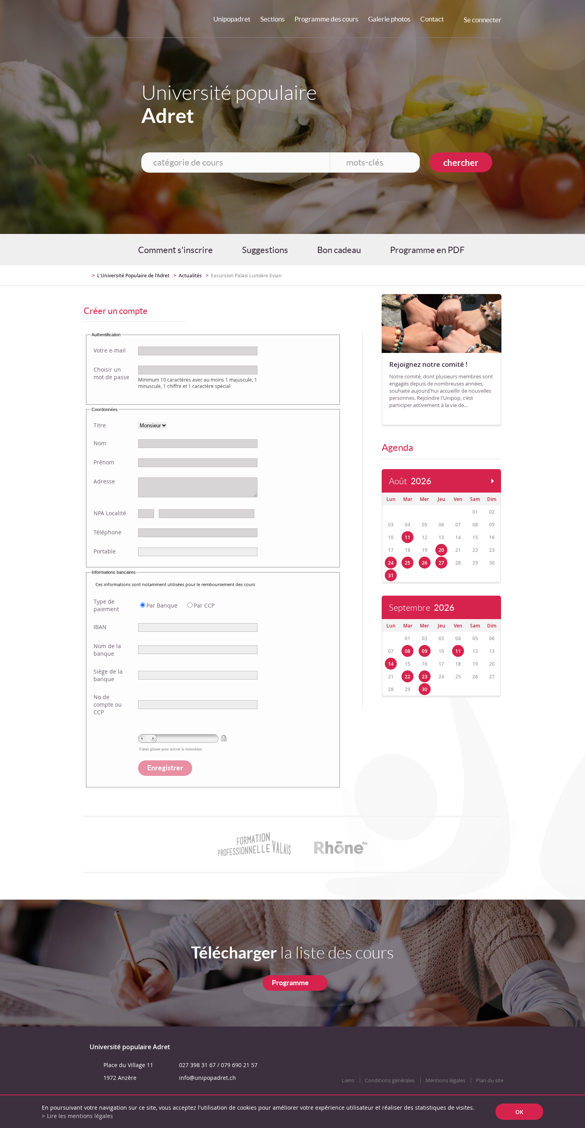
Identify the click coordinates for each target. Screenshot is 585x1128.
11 (407, 537)
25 (407, 562)
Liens (348, 1080)
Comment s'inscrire (175, 250)
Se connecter (482, 19)
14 (391, 663)
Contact (432, 19)
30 (424, 689)
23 (424, 676)
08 (407, 651)
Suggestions (265, 250)
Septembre (421, 608)
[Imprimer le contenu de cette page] (455, 275)
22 (407, 676)
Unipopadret (231, 19)
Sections (272, 19)
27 (441, 562)
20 (441, 550)
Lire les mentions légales (80, 1116)
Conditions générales (390, 1080)
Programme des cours (326, 19)
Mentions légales (445, 1080)
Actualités (190, 275)
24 (391, 562)
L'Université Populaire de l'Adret (133, 275)
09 (424, 651)
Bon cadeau (339, 250)
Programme (290, 982)
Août (410, 481)
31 (391, 575)
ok (519, 1112)
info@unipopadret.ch (207, 1077)
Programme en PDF (427, 250)
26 (424, 562)
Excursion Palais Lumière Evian (246, 275)
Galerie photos (389, 19)
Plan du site (489, 1080)
